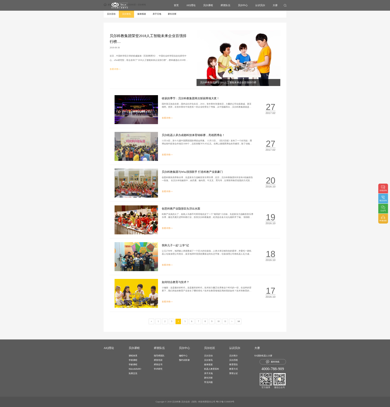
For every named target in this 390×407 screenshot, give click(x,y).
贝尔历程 (233, 360)
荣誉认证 (233, 373)
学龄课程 (133, 364)
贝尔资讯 (126, 14)
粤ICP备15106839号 (225, 402)
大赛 (275, 5)
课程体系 (133, 356)
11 (225, 321)
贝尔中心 (243, 5)
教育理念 (233, 364)
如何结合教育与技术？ (175, 282)
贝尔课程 (208, 5)
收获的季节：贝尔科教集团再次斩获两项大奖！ (190, 98)
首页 (176, 5)
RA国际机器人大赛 (263, 356)
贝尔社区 (209, 348)
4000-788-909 (272, 369)
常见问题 (208, 382)
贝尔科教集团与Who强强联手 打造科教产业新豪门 (192, 171)
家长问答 (172, 14)
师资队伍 (225, 5)
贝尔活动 (111, 14)
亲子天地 (157, 14)
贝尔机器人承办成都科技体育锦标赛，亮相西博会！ (193, 135)
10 (218, 321)
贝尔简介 (233, 356)
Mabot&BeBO (135, 369)
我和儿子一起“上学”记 (175, 245)
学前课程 (133, 360)
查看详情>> (115, 69)
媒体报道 (141, 14)
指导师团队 (159, 356)
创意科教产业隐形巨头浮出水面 (181, 208)
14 (239, 321)
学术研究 (158, 369)
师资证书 (158, 364)
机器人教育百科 (211, 369)
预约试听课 (184, 360)
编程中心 (183, 356)
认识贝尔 (260, 5)
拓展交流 (133, 373)
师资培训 (158, 360)
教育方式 (233, 369)
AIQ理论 (191, 5)
